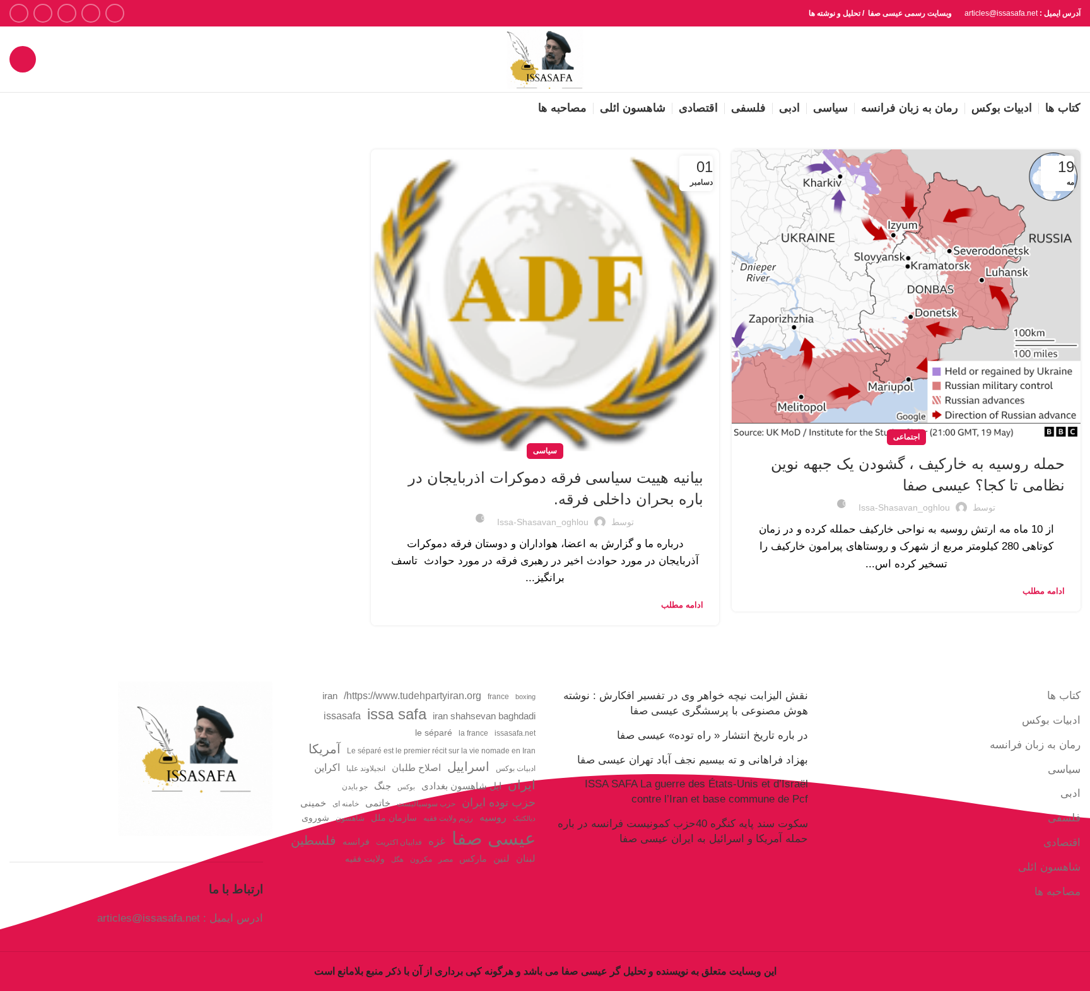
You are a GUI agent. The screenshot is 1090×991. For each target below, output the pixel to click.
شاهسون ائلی (1049, 867)
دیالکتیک (524, 818)
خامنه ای (345, 803)
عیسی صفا (494, 838)
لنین (501, 858)
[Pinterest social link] (18, 13)
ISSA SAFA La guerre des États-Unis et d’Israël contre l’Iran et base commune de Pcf (696, 791)
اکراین (327, 767)
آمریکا (324, 749)
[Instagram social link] (66, 13)
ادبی (1070, 793)
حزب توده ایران (499, 802)
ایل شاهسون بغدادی (461, 786)
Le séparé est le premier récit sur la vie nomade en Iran (441, 750)
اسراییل (468, 767)
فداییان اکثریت (399, 842)
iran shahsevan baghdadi (484, 716)
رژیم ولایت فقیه (448, 818)
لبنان (526, 859)
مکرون (421, 859)
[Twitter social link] (90, 13)
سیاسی (545, 450)
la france (473, 733)
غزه (436, 841)
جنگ (382, 785)
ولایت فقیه (365, 859)
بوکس (406, 787)
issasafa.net (515, 733)
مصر (445, 859)
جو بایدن (355, 786)
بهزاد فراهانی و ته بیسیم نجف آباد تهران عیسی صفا (692, 760)
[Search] (22, 59)
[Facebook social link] (114, 13)
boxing (525, 696)
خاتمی (377, 803)
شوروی (315, 818)
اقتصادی (1062, 843)
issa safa (396, 713)
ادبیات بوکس (1051, 720)
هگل (397, 859)
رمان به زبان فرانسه (1035, 745)
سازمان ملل (394, 818)
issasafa (342, 715)
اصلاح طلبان (416, 768)
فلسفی (1064, 818)
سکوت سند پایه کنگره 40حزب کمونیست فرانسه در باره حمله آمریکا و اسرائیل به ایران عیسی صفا (683, 831)
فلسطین (313, 840)
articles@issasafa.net (148, 918)
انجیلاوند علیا (365, 768)
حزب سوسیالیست (426, 803)
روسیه (493, 817)
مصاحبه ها (1057, 892)
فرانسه (356, 842)
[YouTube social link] (42, 13)
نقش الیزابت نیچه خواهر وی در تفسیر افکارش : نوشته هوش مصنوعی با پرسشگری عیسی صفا (685, 703)
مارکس (473, 859)
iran (329, 695)
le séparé (433, 733)
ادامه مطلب (1044, 591)
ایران (522, 785)
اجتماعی (906, 436)
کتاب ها (1064, 696)
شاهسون (350, 818)
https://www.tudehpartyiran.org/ (412, 695)
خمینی (313, 803)
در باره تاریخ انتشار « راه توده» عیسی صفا (712, 735)
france (498, 696)
